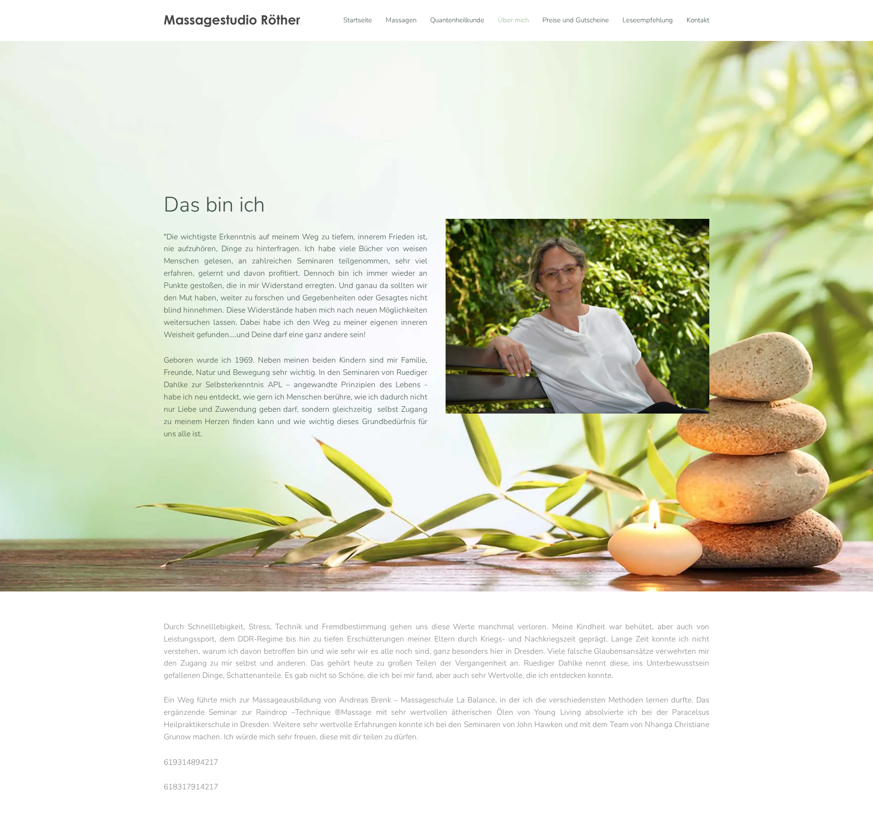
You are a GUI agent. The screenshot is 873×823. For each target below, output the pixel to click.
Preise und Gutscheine (575, 20)
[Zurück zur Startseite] (232, 20)
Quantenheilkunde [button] (457, 20)
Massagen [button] (401, 20)
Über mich (513, 20)
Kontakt (698, 20)
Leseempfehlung (647, 20)
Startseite (357, 20)
